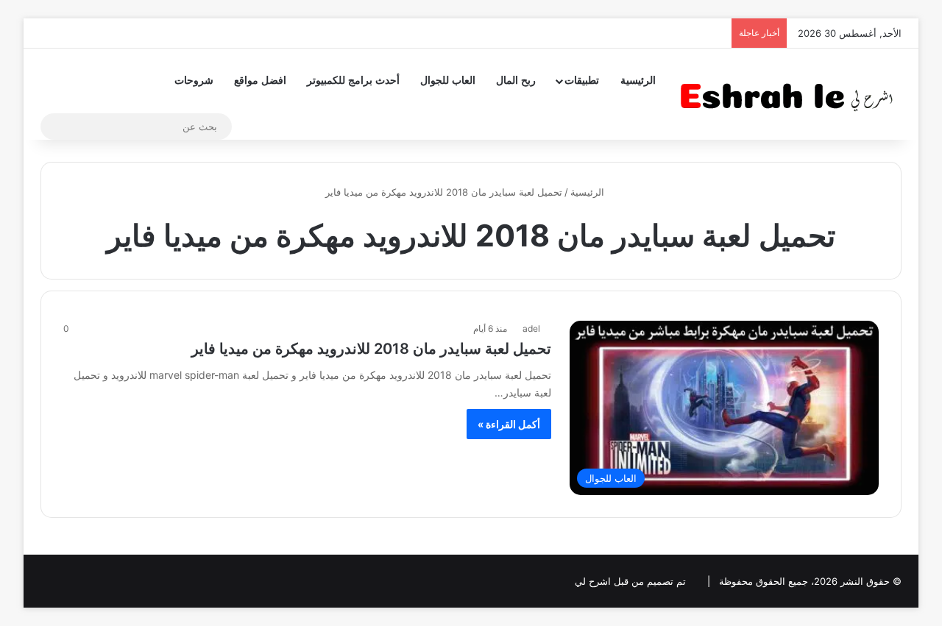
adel (531, 328)
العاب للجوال (447, 80)
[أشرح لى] (791, 94)
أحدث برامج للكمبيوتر (353, 80)
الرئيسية (638, 80)
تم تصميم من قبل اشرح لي (630, 581)
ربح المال (516, 80)
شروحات (193, 80)
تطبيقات (581, 80)
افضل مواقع (260, 80)
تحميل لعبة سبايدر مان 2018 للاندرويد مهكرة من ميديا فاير (371, 349)
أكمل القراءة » (509, 424)
